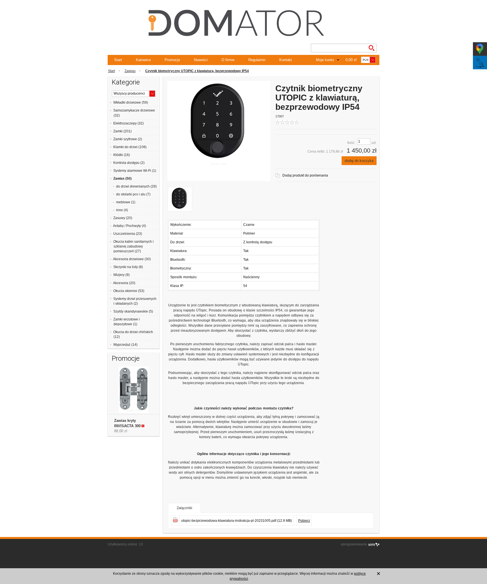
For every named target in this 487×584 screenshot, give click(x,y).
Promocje (172, 60)
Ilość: (351, 143)
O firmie (228, 60)
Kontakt (285, 60)
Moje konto (325, 60)
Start (118, 60)
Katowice (143, 60)
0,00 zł (351, 60)
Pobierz (304, 521)
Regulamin (256, 60)
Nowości (201, 60)
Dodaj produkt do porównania (305, 175)
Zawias (130, 71)
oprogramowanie (354, 544)
